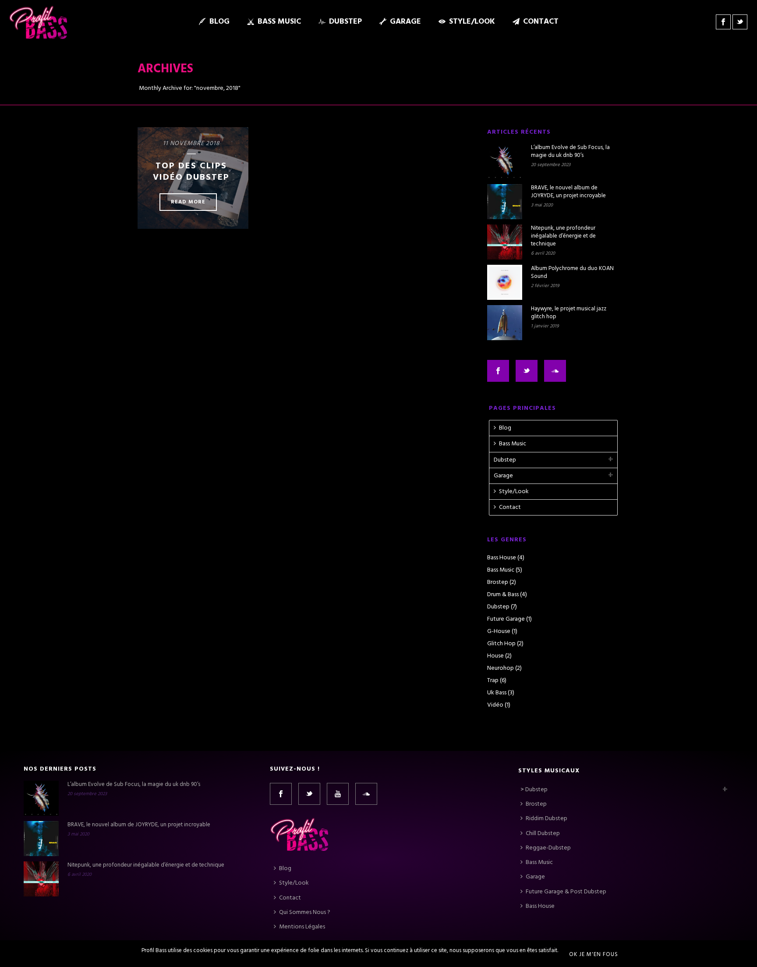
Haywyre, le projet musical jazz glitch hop (568, 313)
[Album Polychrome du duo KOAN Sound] (504, 282)
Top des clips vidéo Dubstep (191, 172)
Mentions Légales (302, 927)
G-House (498, 632)
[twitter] (309, 794)
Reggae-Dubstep (548, 848)
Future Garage (506, 619)
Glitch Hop (501, 644)
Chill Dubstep (543, 833)
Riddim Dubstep (546, 819)
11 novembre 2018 (191, 144)
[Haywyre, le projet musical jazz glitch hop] (504, 322)
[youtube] (338, 794)
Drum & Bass (503, 595)
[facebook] (281, 794)
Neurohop (500, 668)
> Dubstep (534, 790)
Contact (541, 21)
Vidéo (495, 705)
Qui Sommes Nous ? (304, 912)
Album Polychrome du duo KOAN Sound (572, 273)
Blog (219, 21)
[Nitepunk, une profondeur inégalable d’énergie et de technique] (504, 242)
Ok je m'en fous (593, 954)
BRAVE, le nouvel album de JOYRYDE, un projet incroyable (568, 192)
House (495, 656)
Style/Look (472, 21)
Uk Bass (496, 693)
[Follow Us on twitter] (527, 371)
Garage (405, 21)
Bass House (501, 558)
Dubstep (345, 21)
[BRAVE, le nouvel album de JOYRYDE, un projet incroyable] (504, 201)
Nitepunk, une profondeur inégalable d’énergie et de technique (563, 236)
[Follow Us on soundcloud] (555, 371)
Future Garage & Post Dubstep (566, 892)
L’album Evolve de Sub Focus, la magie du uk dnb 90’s (570, 152)
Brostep (497, 583)
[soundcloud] (366, 794)
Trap (493, 681)
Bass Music (279, 21)
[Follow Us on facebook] (498, 371)
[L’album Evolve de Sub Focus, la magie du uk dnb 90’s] (504, 161)
